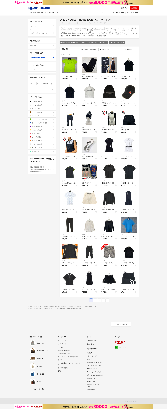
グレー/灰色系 (36, 109)
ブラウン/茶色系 (37, 112)
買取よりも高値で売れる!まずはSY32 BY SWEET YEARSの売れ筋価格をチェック (41, 169)
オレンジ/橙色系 (37, 140)
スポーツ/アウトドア (115, 43)
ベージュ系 (35, 116)
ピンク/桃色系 (36, 133)
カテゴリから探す (118, 13)
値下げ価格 (33, 45)
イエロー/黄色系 (37, 130)
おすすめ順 (93, 50)
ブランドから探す (132, 13)
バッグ (103, 101)
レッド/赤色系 (36, 137)
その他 (83, 154)
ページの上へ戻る (121, 324)
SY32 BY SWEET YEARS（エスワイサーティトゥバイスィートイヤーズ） (82, 43)
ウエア (64, 74)
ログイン (124, 8)
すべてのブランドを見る (37, 389)
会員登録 (134, 8)
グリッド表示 (105, 50)
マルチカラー (36, 151)
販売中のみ (85, 50)
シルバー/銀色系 (37, 144)
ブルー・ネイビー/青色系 (39, 123)
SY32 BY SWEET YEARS (37, 57)
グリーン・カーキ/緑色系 (39, 119)
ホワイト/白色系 (37, 105)
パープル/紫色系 (37, 126)
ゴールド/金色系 (37, 148)
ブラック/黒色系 (37, 101)
